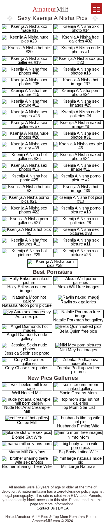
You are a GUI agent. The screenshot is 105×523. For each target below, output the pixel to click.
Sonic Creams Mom (78, 392)
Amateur (49, 9)
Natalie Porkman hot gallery (78, 319)
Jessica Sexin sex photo (26, 353)
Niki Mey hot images (78, 349)
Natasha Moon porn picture (27, 305)
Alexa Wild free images (78, 286)
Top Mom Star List (78, 407)
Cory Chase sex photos (26, 367)
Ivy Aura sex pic (33, 314)
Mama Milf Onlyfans (26, 451)
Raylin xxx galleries (78, 301)
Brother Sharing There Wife (27, 466)
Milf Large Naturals (78, 466)
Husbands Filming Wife (78, 425)
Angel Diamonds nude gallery (27, 336)
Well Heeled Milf (26, 392)
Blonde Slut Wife (27, 437)
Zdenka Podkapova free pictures (78, 369)
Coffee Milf (27, 422)
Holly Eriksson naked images (26, 288)
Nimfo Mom (78, 437)
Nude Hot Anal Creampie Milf (27, 409)
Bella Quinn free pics (78, 331)
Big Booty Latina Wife (78, 451)
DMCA (63, 508)
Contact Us (46, 508)
